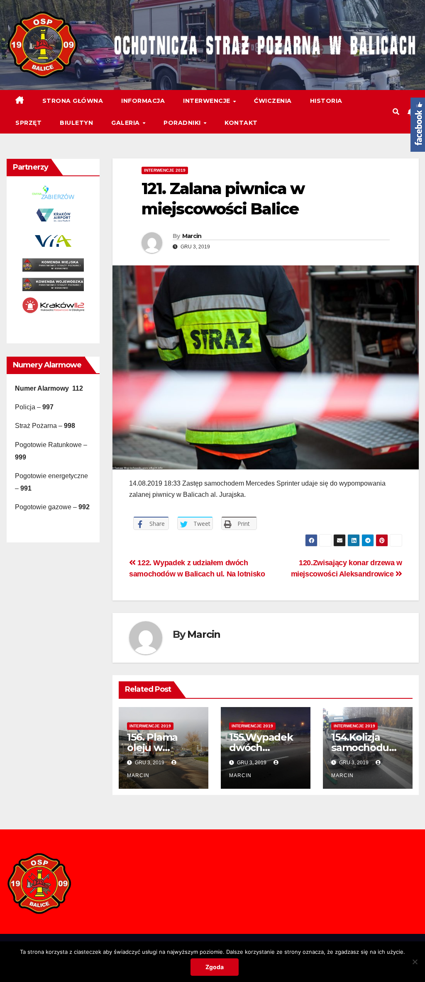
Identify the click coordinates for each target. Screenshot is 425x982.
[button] (396, 111)
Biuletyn (76, 122)
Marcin (192, 236)
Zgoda (214, 966)
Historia (326, 101)
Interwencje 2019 (165, 170)
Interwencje (207, 101)
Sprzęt (28, 122)
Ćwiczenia (273, 101)
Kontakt (241, 122)
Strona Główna (72, 101)
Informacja (143, 101)
